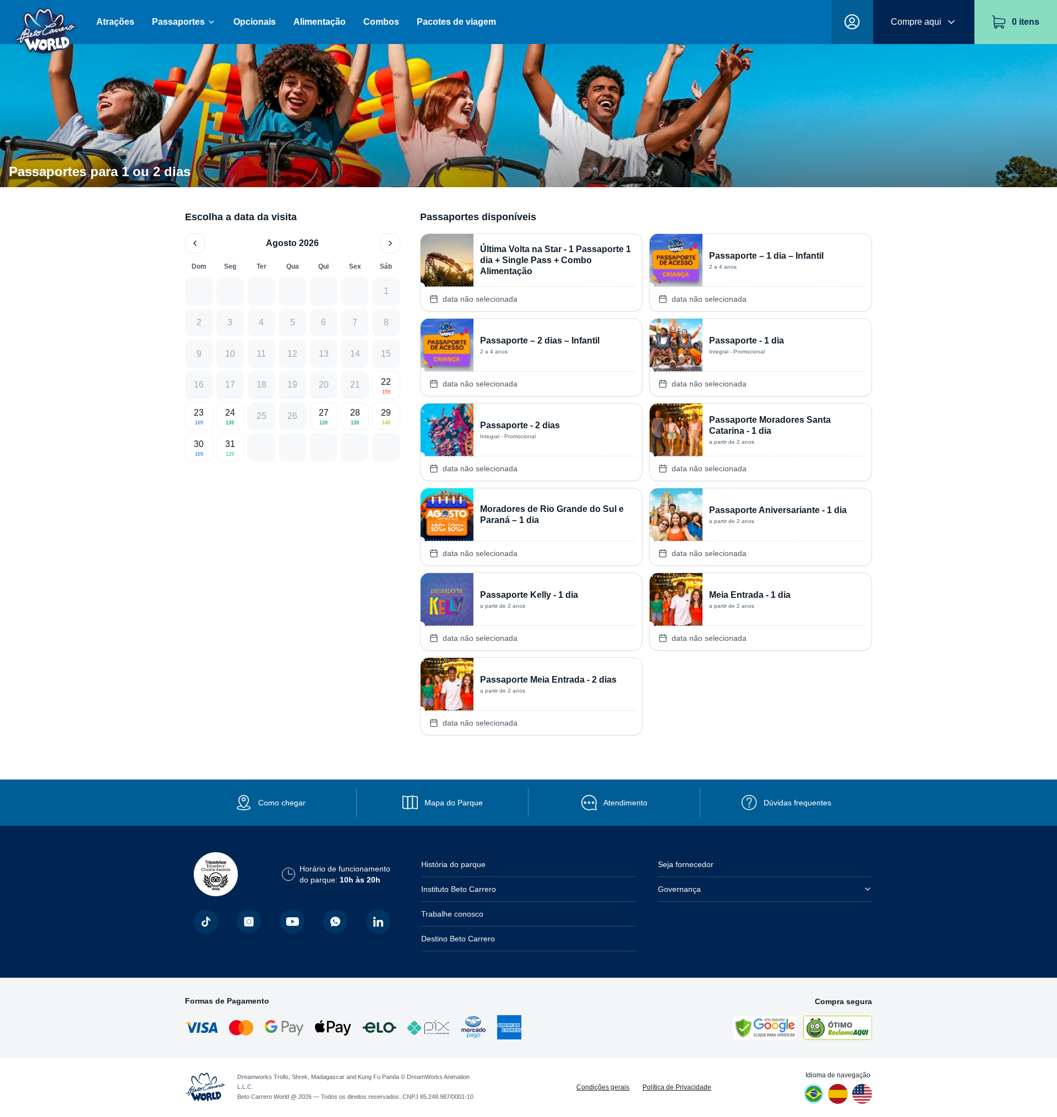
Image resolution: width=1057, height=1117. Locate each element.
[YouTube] (292, 921)
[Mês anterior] (195, 243)
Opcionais (254, 21)
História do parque (453, 864)
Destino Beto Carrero (458, 938)
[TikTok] (206, 921)
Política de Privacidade (676, 1087)
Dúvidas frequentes (797, 802)
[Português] (814, 1094)
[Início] (46, 22)
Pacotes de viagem (456, 21)
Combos (381, 21)
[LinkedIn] (378, 921)
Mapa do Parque (453, 802)
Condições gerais (602, 1087)
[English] (862, 1094)
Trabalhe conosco (452, 913)
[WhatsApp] (335, 921)
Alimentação (319, 21)
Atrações (115, 21)
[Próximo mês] (390, 243)
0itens (1025, 21)
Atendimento (625, 802)
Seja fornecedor (685, 864)
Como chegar (282, 802)
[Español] (838, 1094)
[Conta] (852, 22)
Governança (679, 889)
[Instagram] (249, 921)
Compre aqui (916, 21)
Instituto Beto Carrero (458, 889)
